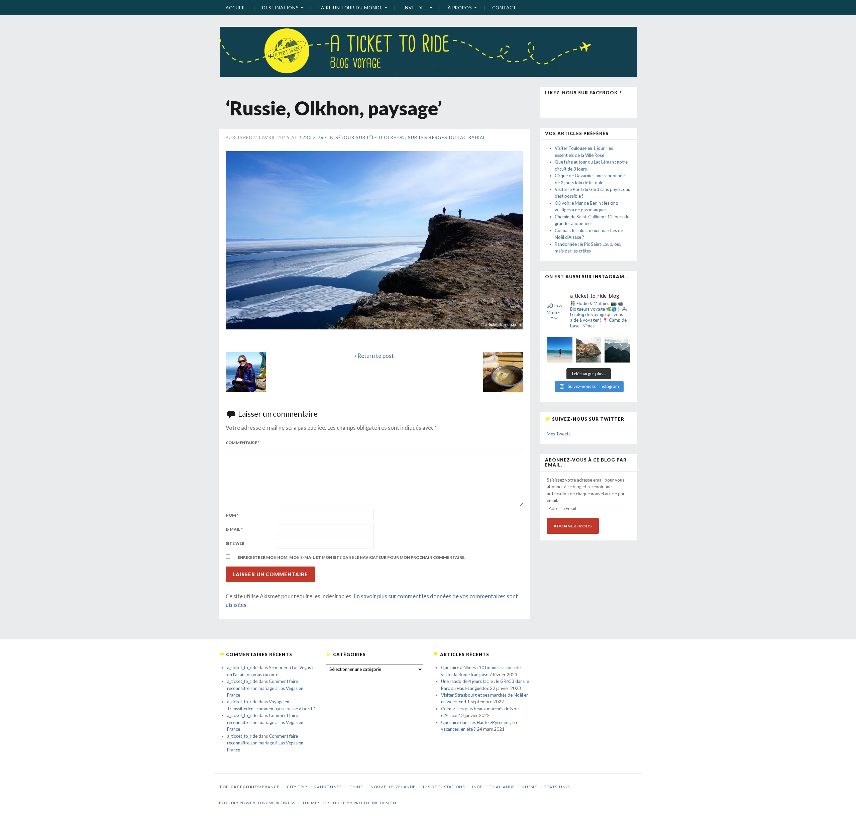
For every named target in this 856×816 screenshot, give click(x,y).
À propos (460, 7)
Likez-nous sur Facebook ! (583, 92)
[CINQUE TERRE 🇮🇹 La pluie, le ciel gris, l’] (589, 350)
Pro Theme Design (375, 803)
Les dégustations (444, 787)
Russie (529, 787)
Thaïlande (502, 787)
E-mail (234, 529)
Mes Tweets (558, 433)
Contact (504, 7)
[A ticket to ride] (428, 42)
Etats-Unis (557, 787)
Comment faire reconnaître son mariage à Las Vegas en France (265, 688)
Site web (235, 543)
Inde (477, 787)
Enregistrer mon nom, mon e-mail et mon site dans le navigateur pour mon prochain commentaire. (351, 557)
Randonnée (328, 787)
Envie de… (415, 7)
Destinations (280, 7)
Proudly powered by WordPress (257, 803)
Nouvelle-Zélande (393, 787)
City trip (297, 787)
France (271, 787)
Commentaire (242, 442)
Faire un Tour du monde (350, 7)
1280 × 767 (313, 137)
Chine (356, 787)
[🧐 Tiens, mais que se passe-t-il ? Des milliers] (617, 350)
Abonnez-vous (573, 525)
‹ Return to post (374, 355)
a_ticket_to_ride (242, 667)
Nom (232, 515)
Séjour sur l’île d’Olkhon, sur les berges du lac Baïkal (410, 137)
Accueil (235, 7)
